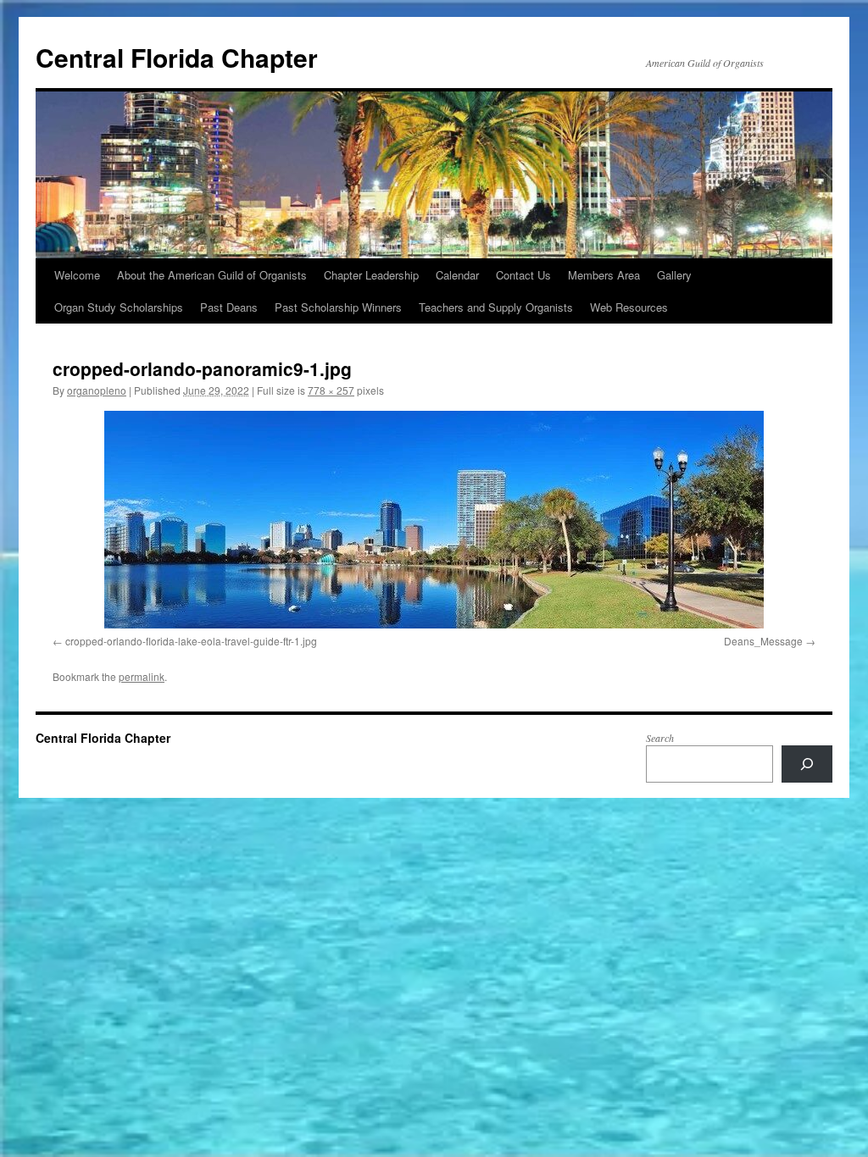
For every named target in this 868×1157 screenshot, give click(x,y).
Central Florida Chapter (177, 57)
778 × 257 (331, 390)
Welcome (77, 275)
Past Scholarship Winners (338, 307)
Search (660, 738)
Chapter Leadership (371, 275)
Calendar (457, 275)
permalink (141, 676)
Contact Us (523, 275)
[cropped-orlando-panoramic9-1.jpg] (434, 519)
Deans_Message (763, 641)
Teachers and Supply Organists (496, 307)
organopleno (96, 390)
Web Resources (629, 307)
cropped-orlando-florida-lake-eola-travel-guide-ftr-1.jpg (191, 641)
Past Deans (229, 307)
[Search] (807, 764)
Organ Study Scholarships (118, 307)
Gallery (674, 275)
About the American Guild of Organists (212, 275)
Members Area (604, 275)
